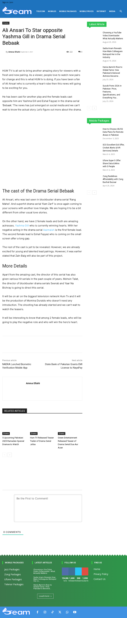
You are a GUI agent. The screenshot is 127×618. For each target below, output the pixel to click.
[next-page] (10, 455)
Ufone (113, 121)
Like (65, 568)
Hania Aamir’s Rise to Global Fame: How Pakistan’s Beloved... (42, 587)
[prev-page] (4, 455)
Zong (122, 119)
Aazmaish (48, 229)
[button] (121, 11)
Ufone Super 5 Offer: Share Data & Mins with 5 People (112, 163)
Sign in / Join (7, 2)
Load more (44, 596)
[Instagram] (45, 612)
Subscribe (87, 568)
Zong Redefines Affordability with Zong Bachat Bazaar (113, 179)
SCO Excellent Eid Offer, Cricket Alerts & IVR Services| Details (113, 148)
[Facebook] (37, 612)
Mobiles (52, 11)
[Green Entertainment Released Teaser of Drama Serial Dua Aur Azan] (70, 426)
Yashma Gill (22, 225)
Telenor (112, 119)
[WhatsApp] (67, 612)
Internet (101, 11)
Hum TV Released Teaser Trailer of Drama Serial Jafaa (42, 441)
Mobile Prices (87, 11)
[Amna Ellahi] (4, 52)
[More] (82, 344)
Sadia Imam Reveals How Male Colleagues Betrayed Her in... (44, 579)
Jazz (102, 119)
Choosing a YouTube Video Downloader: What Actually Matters (113, 35)
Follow (72, 568)
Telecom (40, 11)
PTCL (122, 121)
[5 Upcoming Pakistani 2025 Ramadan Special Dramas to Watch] (14, 426)
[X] (60, 612)
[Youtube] (74, 612)
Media (112, 11)
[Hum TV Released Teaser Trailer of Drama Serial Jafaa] (42, 426)
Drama (5, 23)
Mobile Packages (68, 11)
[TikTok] (52, 612)
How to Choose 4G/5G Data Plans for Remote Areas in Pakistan (113, 132)
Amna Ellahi (14, 52)
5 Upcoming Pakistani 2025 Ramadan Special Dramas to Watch (13, 441)
